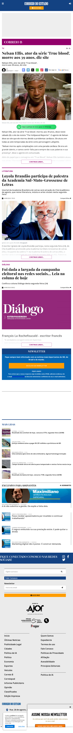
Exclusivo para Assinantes (14, 504)
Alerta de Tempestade (22, 462)
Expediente (46, 640)
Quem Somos (47, 636)
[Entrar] (69, 3)
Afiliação (45, 657)
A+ (67, 48)
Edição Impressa (12, 696)
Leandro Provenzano (21, 527)
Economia (9, 661)
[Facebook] (23, 70)
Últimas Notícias (12, 640)
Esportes (8, 666)
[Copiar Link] (46, 70)
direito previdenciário (22, 514)
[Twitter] (63, 559)
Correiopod (9, 679)
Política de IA (10, 653)
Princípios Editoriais (50, 666)
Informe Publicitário (14, 683)
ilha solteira (18, 441)
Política (8, 657)
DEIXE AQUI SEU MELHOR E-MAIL (50, 726)
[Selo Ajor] (35, 608)
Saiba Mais (21, 726)
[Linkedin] (28, 70)
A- (70, 48)
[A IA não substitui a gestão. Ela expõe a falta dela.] (36, 496)
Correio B (8, 674)
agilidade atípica (19, 452)
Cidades (8, 649)
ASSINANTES (66, 485)
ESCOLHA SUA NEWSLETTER (36, 366)
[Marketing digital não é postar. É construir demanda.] (6, 543)
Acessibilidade (48, 661)
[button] (65, 198)
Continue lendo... (36, 162)
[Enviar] (62, 587)
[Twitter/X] (33, 70)
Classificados (10, 692)
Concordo (10, 726)
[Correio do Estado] (36, 704)
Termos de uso (48, 644)
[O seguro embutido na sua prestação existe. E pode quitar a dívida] (6, 530)
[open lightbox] (36, 96)
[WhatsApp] (37, 70)
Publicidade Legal (12, 644)
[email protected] (18, 377)
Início (7, 636)
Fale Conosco (47, 649)
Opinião (8, 687)
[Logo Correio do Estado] (36, 3)
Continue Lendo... (36, 257)
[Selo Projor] (35, 623)
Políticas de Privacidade (52, 653)
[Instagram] (42, 70)
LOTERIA (18, 431)
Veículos (8, 670)
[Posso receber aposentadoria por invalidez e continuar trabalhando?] (6, 516)
